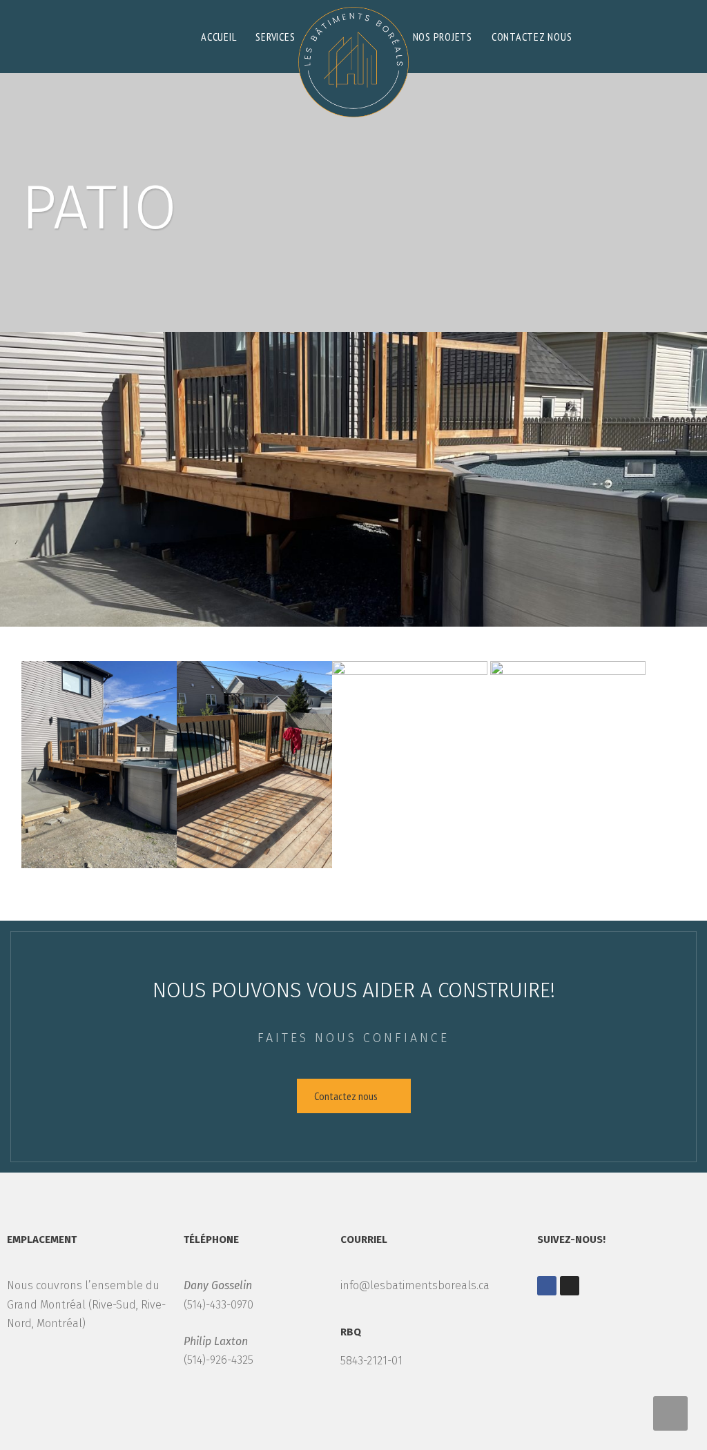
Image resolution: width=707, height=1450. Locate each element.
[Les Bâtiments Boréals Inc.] (353, 58)
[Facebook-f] (546, 1285)
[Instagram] (569, 1285)
